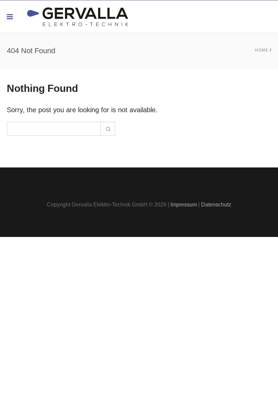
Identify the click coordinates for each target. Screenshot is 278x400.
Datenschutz (216, 204)
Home (262, 50)
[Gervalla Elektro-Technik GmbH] (77, 16)
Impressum (184, 204)
